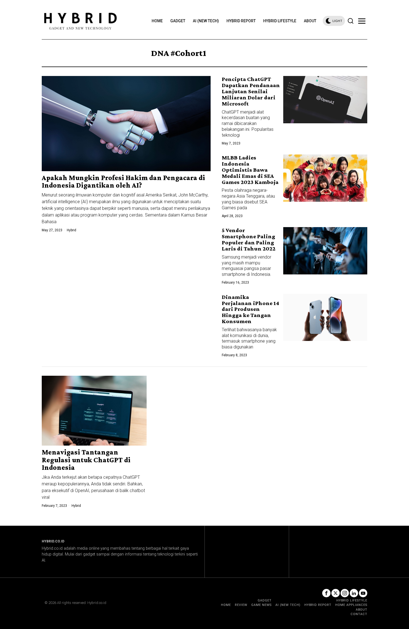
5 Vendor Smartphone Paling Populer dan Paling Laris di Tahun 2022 (248, 239)
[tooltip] (326, 593)
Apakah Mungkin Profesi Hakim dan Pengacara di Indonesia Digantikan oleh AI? (123, 181)
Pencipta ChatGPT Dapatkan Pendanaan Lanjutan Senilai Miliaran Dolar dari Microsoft (251, 91)
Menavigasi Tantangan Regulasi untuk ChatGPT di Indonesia (86, 459)
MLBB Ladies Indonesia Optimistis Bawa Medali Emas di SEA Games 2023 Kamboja (250, 169)
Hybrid (71, 230)
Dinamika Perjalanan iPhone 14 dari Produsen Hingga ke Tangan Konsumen (250, 309)
